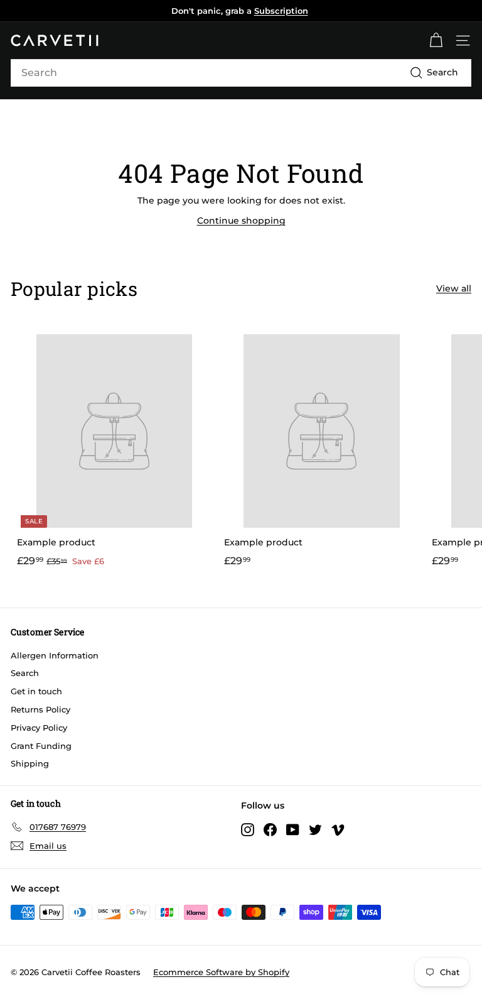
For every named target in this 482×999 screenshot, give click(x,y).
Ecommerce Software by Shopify (221, 972)
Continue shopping (241, 220)
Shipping (30, 763)
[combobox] (241, 73)
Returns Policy (40, 709)
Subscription (281, 11)
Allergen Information (55, 655)
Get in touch (36, 691)
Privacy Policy (39, 728)
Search (25, 673)
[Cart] (436, 40)
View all (453, 288)
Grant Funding (41, 746)
